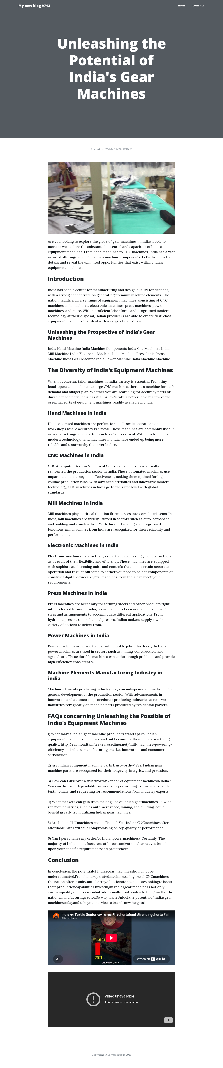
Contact (199, 5)
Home (182, 5)
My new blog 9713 (34, 5)
